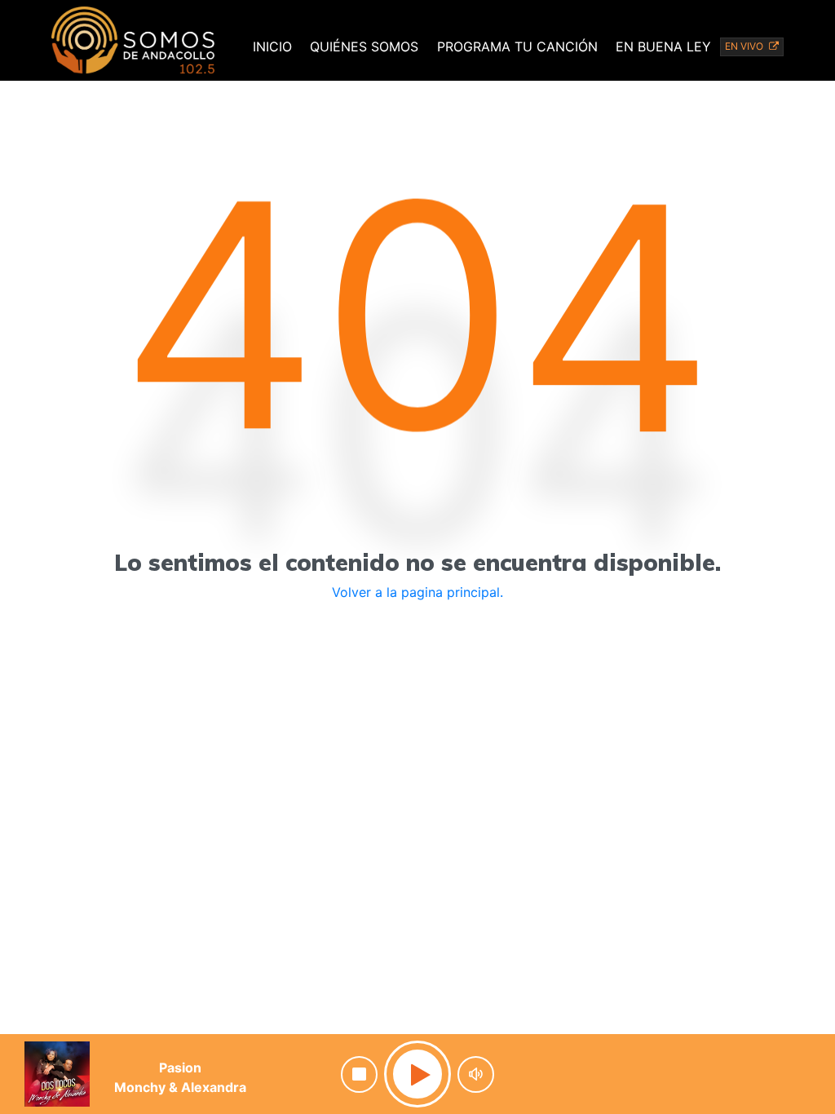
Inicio (272, 46)
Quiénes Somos (364, 46)
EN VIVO (745, 46)
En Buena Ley (663, 46)
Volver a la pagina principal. (417, 592)
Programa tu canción (517, 46)
